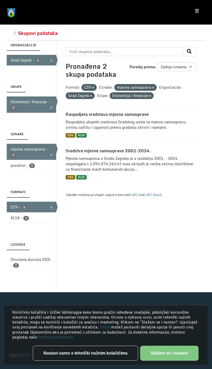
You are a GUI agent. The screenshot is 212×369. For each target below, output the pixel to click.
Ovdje (105, 327)
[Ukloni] (93, 87)
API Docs (153, 194)
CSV (70, 135)
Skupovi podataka (38, 33)
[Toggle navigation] (197, 11)
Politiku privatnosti (55, 337)
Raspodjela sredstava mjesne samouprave (107, 114)
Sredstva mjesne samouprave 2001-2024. (108, 150)
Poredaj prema (142, 67)
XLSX (81, 135)
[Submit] (189, 51)
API (135, 194)
